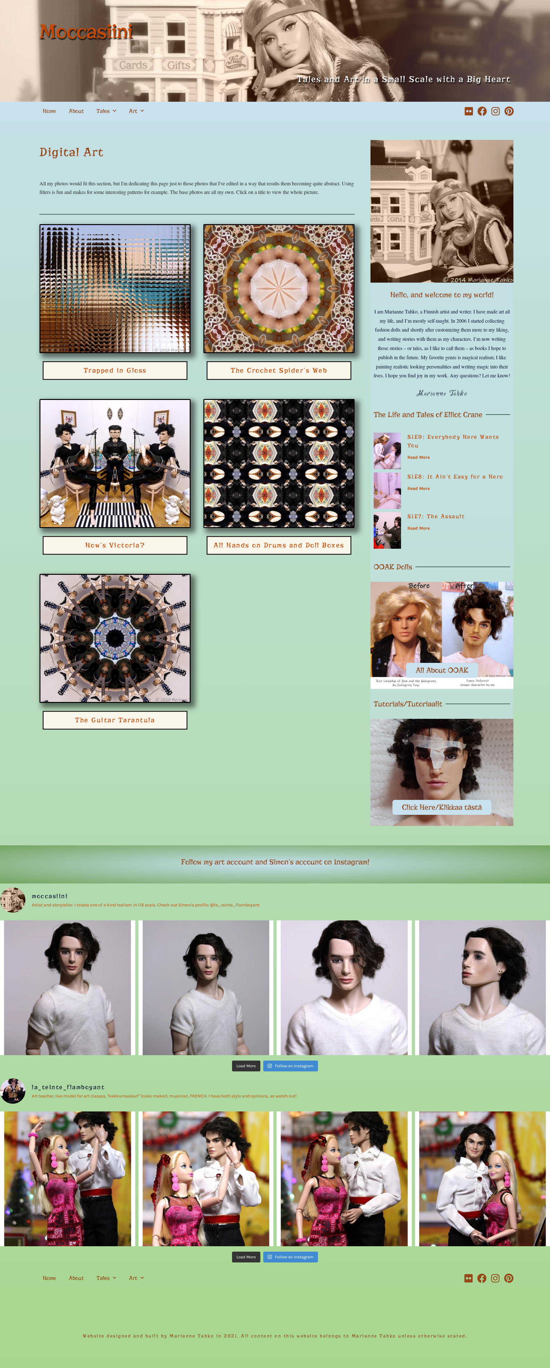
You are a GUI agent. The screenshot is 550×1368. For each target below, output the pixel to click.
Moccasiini (86, 31)
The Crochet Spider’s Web (279, 370)
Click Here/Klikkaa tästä (442, 807)
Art (133, 111)
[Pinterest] (509, 111)
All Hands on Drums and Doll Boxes (279, 545)
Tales (102, 111)
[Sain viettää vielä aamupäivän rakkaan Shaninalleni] (67, 1179)
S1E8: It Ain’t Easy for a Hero (455, 476)
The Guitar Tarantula (115, 720)
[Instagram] (495, 111)
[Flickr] (469, 111)
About (76, 111)
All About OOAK (442, 670)
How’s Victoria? (115, 545)
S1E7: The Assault (436, 516)
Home (49, 111)
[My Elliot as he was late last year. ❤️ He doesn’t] (67, 987)
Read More (418, 457)
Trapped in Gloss (115, 370)
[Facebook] (482, 111)
